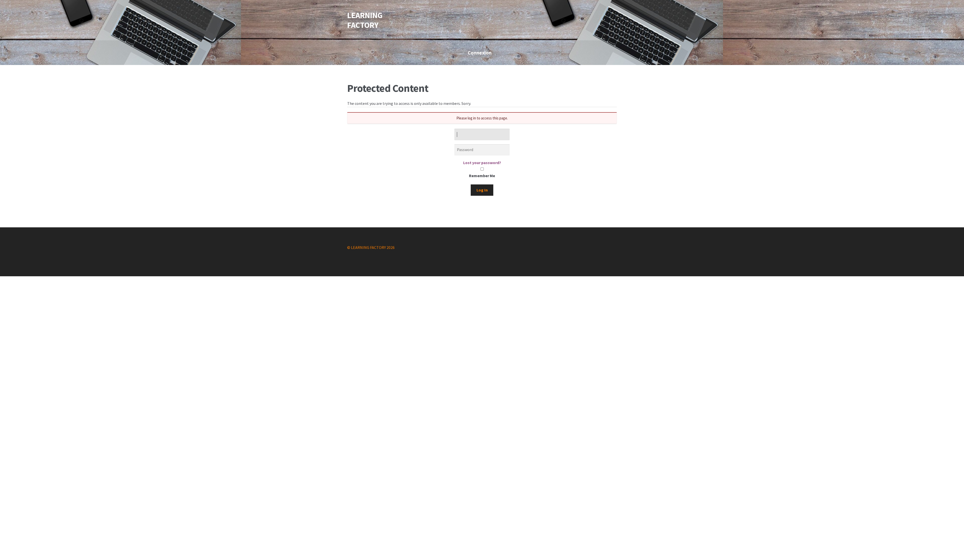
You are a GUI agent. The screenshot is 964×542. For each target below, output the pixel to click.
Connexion (480, 52)
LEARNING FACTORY (365, 20)
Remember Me (482, 175)
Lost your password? (482, 162)
